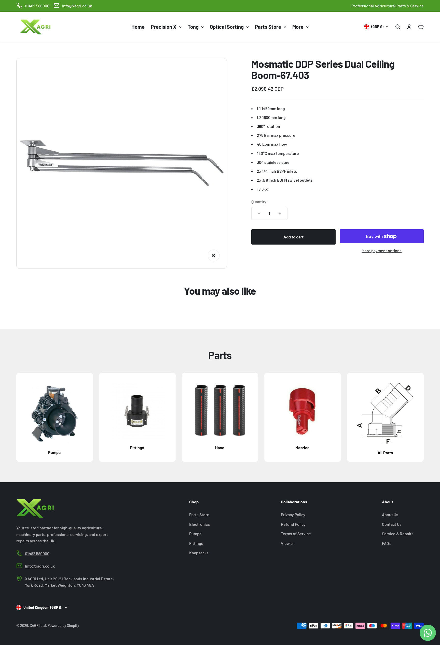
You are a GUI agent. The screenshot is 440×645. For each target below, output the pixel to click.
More (298, 27)
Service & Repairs (398, 533)
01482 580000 (37, 5)
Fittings (196, 543)
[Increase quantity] (279, 213)
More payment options (382, 250)
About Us (390, 514)
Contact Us (392, 524)
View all (288, 543)
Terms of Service (296, 533)
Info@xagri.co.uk (77, 5)
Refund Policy (293, 524)
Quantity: (259, 201)
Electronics (199, 524)
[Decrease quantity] (259, 213)
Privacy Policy (293, 514)
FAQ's (386, 543)
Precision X (163, 27)
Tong (193, 27)
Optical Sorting (227, 27)
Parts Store (268, 27)
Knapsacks (199, 552)
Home (138, 27)
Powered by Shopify (63, 625)
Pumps (195, 533)
